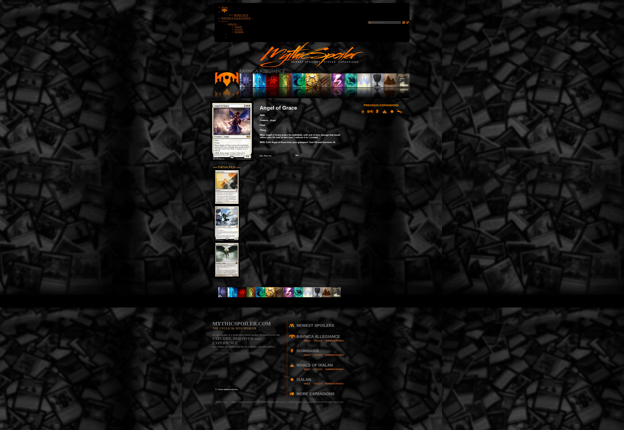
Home (224, 7)
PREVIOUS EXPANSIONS (381, 105)
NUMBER (239, 32)
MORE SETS (241, 15)
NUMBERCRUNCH (334, 341)
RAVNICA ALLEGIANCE (236, 18)
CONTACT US (223, 353)
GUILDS (238, 27)
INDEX (307, 341)
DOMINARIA (308, 351)
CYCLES (238, 29)
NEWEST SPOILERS (315, 325)
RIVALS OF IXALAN (315, 365)
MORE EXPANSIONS (316, 394)
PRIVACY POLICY (247, 353)
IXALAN (304, 379)
